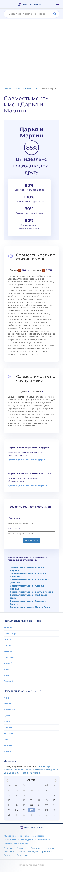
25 (16, 810)
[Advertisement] (31, 54)
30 (31, 790)
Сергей (7, 639)
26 (24, 810)
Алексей (8, 681)
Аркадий (29, 769)
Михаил (8, 627)
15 (47, 800)
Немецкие (33, 852)
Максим (8, 651)
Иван (6, 669)
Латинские (9, 852)
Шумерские (49, 848)
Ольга (7, 739)
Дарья (7, 715)
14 (39, 800)
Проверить (31, 540)
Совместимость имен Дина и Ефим (30, 607)
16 (54, 800)
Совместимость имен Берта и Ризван (31, 591)
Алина (7, 721)
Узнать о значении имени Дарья (26, 459)
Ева (6, 772)
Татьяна (8, 745)
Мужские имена (13, 836)
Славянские (22, 848)
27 (9, 790)
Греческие (9, 848)
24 (9, 810)
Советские (9, 855)
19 (24, 805)
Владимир (52, 769)
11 (16, 800)
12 (24, 800)
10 (9, 800)
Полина (8, 727)
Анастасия (9, 709)
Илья (6, 675)
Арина (7, 751)
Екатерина (9, 733)
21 (39, 805)
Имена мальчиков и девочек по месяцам (27, 839)
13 (31, 800)
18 (16, 805)
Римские (21, 852)
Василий (40, 769)
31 (39, 790)
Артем (7, 645)
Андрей (8, 663)
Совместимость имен (16, 843)
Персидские (23, 855)
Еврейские (36, 848)
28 (16, 790)
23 (54, 805)
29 (24, 790)
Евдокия (13, 772)
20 (31, 805)
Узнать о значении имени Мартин (27, 485)
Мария (7, 704)
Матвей (37, 772)
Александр (10, 633)
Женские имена (34, 836)
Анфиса (19, 769)
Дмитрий (9, 657)
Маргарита (25, 772)
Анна (6, 698)
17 (9, 805)
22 (46, 805)
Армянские (46, 852)
